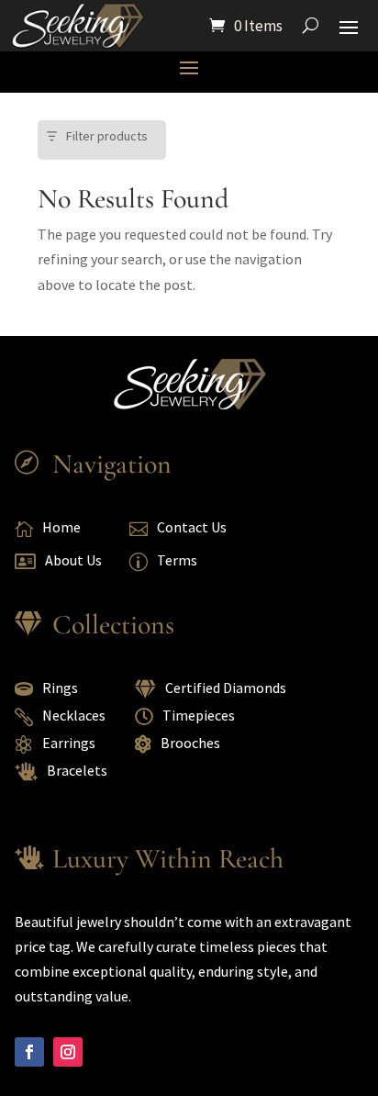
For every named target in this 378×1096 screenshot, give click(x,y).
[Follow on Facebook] (29, 1052)
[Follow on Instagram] (68, 1052)
